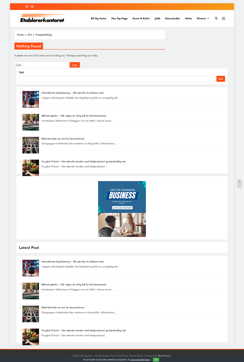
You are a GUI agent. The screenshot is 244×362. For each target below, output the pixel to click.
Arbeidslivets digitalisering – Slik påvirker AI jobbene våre (72, 93)
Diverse (201, 18)
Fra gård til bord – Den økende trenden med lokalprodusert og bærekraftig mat (83, 161)
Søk (21, 72)
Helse (188, 18)
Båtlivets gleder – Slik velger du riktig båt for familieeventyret (73, 116)
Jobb (157, 18)
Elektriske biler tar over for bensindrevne (62, 139)
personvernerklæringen (140, 359)
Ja (156, 359)
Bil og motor (98, 18)
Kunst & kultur (141, 18)
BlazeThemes (164, 355)
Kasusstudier (172, 18)
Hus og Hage (119, 18)
